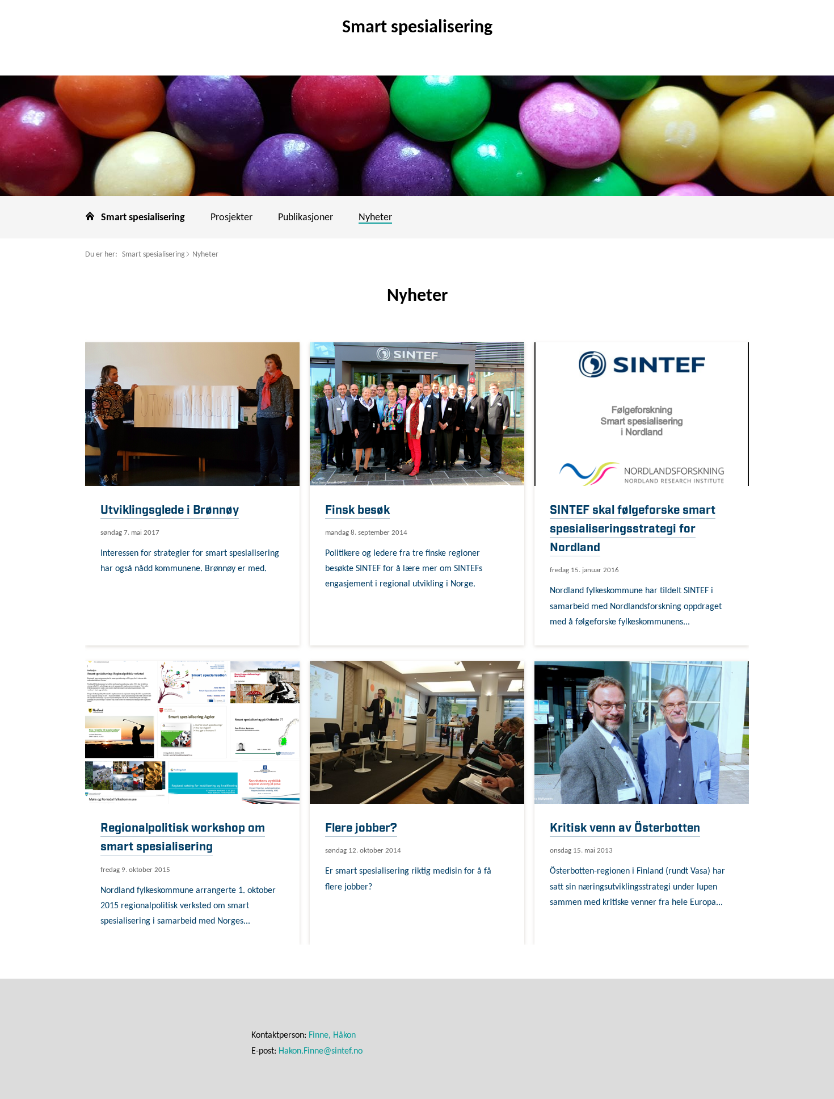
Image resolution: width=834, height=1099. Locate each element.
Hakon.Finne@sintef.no (321, 1051)
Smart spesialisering (153, 254)
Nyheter (205, 254)
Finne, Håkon (332, 1035)
